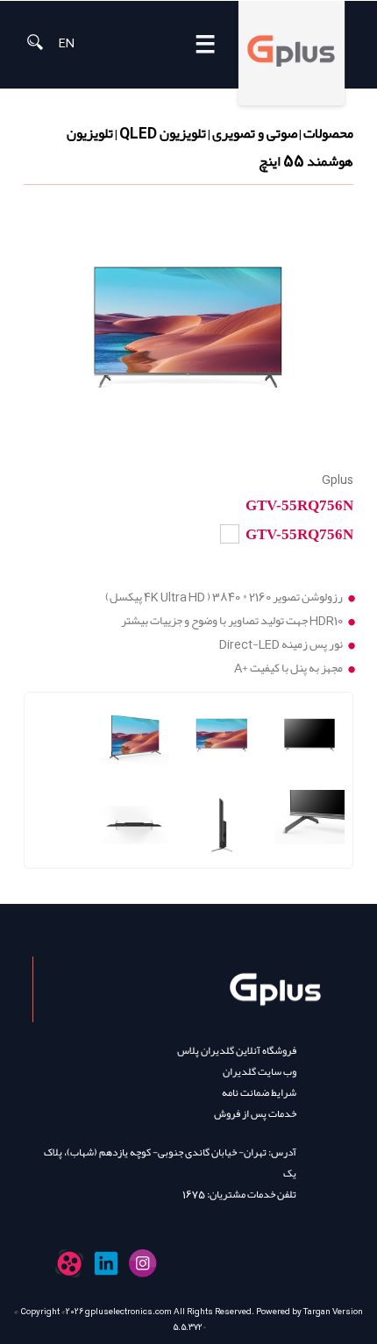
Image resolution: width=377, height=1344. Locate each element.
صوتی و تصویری (254, 133)
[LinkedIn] (106, 1263)
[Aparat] (69, 1263)
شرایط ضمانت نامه (259, 1092)
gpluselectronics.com (128, 1311)
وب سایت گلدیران (259, 1071)
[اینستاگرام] (142, 1263)
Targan (317, 1311)
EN (67, 42)
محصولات (328, 133)
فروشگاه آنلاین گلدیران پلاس (236, 1050)
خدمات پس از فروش (255, 1113)
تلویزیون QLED (162, 133)
